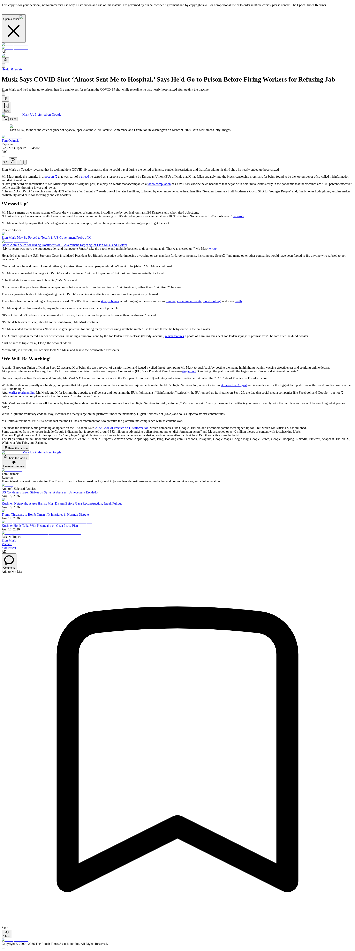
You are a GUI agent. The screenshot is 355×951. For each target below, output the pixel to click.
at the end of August (234, 385)
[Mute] (25, 162)
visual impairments (189, 301)
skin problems (110, 301)
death (238, 301)
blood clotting (212, 301)
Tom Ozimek (10, 140)
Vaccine (7, 544)
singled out (189, 371)
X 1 (5, 162)
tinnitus (170, 301)
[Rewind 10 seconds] (13, 160)
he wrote (238, 216)
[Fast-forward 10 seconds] (21, 162)
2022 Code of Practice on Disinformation (122, 428)
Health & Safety (12, 69)
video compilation (159, 184)
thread (85, 176)
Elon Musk (9, 540)
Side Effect (9, 548)
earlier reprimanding (22, 392)
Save (6, 110)
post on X (50, 176)
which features (174, 336)
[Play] (18, 162)
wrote (213, 248)
